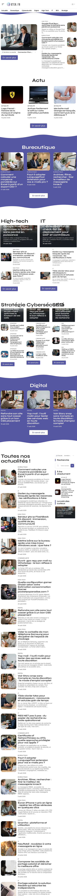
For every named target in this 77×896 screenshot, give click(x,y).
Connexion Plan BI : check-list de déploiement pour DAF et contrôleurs (25, 52)
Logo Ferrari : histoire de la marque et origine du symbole (10, 111)
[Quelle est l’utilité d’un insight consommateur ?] (4, 327)
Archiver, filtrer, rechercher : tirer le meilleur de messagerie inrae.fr (63, 179)
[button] (35, 52)
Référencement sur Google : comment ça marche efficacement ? (68, 328)
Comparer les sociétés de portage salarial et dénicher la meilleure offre (34, 864)
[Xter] (13, 4)
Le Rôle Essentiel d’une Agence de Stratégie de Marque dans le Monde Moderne (17, 354)
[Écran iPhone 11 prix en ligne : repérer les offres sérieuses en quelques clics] (8, 808)
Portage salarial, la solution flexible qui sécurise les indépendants (34, 885)
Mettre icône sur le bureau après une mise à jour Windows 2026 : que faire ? (24, 273)
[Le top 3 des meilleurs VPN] (30, 355)
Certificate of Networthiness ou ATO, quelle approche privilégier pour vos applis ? (43, 329)
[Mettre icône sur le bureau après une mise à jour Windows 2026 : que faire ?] (6, 276)
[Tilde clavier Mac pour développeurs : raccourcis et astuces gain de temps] (45, 276)
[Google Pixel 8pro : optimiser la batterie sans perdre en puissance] (72, 27)
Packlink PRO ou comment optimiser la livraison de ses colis (12, 313)
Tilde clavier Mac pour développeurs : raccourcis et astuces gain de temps (63, 274)
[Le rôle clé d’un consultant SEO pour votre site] (56, 340)
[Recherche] (68, 4)
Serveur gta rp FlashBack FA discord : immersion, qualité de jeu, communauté (24, 254)
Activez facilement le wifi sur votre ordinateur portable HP (38, 111)
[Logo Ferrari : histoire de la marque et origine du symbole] (12, 95)
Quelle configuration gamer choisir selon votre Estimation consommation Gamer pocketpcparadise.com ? (35, 587)
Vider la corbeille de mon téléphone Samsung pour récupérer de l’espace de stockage (33, 635)
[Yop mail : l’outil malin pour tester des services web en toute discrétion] (38, 399)
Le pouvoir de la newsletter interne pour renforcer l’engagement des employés (16, 340)
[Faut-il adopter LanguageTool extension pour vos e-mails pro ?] (38, 161)
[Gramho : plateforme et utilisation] (8, 829)
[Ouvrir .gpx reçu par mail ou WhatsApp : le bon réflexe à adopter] (8, 567)
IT (42, 51)
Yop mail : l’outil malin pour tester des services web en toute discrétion (37, 418)
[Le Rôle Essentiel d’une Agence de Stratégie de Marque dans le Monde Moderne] (4, 354)
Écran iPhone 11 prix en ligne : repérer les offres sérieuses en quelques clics (35, 805)
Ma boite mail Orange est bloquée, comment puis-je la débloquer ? (65, 111)
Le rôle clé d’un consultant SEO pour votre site (68, 340)
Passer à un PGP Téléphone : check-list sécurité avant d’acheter (43, 344)
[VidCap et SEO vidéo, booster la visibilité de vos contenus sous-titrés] (56, 352)
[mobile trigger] (3, 4)
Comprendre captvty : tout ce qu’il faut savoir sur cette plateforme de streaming (67, 493)
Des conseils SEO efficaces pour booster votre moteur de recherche (62, 313)
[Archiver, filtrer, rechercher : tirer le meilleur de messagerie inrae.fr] (64, 161)
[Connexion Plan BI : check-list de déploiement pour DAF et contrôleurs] (19, 37)
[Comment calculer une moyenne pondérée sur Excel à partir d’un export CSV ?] (72, 42)
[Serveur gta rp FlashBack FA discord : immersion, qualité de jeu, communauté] (6, 257)
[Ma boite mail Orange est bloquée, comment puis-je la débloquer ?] (65, 95)
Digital (3, 410)
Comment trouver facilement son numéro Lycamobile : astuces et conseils (65, 511)
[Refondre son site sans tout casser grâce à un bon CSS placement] (12, 399)
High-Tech (45, 21)
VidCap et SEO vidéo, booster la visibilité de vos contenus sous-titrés (68, 352)
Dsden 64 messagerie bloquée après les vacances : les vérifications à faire (51, 56)
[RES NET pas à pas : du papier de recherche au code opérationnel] (8, 721)
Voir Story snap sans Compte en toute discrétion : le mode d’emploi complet (64, 418)
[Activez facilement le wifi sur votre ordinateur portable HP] (38, 95)
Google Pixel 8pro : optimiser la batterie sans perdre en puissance (53, 25)
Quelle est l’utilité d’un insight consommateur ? (17, 326)
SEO (63, 323)
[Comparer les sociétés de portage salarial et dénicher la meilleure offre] (8, 868)
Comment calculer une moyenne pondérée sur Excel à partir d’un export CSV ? (53, 40)
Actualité (4, 106)
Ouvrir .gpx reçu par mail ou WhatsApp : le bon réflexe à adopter (38, 313)
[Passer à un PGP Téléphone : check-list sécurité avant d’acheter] (30, 344)
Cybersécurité (40, 323)
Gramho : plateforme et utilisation (32, 823)
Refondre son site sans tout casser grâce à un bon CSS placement (11, 417)
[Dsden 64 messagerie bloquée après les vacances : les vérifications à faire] (72, 59)
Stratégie (13, 323)
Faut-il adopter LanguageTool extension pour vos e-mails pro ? (37, 178)
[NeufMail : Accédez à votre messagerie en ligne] (8, 848)
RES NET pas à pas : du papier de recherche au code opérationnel (32, 718)
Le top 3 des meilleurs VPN (41, 354)
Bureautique (46, 35)
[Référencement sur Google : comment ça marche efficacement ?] (56, 329)
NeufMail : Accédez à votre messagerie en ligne (34, 845)
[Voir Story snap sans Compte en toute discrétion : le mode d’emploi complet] (64, 399)
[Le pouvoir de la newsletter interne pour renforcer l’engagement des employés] (4, 340)
